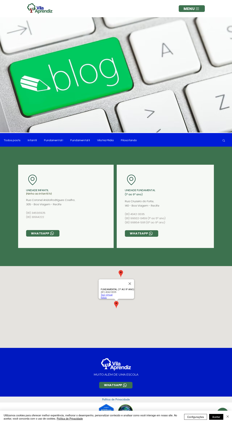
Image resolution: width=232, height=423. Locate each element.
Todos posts (12, 140)
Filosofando (129, 140)
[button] (192, 8)
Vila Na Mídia (105, 140)
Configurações (195, 417)
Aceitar (216, 417)
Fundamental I (53, 140)
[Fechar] (227, 417)
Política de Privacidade (70, 418)
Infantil (32, 140)
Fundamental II (80, 140)
